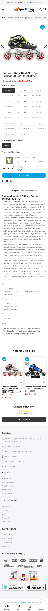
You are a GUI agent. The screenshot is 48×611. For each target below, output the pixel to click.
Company (5, 510)
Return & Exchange (8, 482)
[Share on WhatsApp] (11, 181)
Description (15, 191)
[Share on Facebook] (3, 181)
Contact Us (5, 518)
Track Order (25, 2)
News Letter (6, 546)
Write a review (24, 419)
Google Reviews (36, 2)
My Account (6, 506)
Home (3, 17)
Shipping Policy (7, 478)
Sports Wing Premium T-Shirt (25, 158)
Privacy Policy (6, 490)
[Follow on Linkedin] (11, 466)
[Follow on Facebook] (3, 466)
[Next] (45, 46)
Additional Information (29, 191)
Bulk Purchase (7, 493)
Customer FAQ (7, 542)
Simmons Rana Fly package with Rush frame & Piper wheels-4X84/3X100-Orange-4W (12, 389)
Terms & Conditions (8, 486)
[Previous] (2, 46)
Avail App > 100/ (12, 2)
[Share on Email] (7, 181)
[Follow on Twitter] (6, 466)
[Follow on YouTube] (14, 466)
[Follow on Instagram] (8, 466)
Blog (3, 514)
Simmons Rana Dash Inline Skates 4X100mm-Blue (35, 388)
